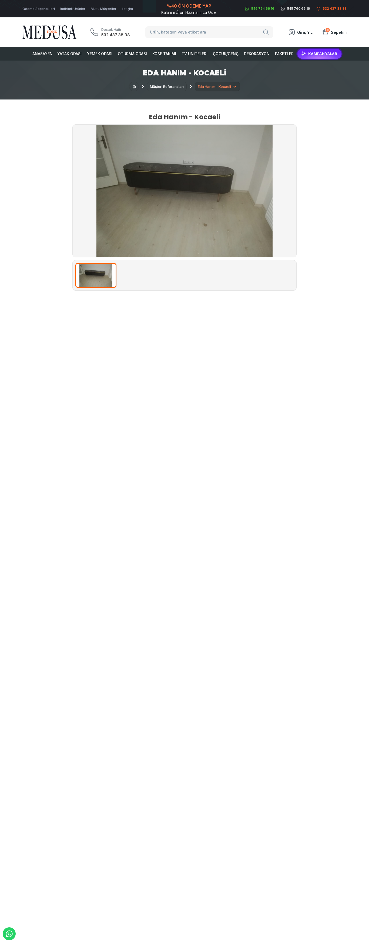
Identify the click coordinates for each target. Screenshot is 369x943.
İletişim (127, 9)
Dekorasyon (257, 53)
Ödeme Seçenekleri (38, 9)
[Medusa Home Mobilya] (49, 32)
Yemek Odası (99, 53)
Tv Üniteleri (194, 53)
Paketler (284, 53)
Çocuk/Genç (226, 53)
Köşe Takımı (164, 53)
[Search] (266, 32)
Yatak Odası (69, 53)
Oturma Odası (132, 53)
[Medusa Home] (134, 86)
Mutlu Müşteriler (103, 9)
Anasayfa (42, 53)
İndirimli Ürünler (72, 9)
